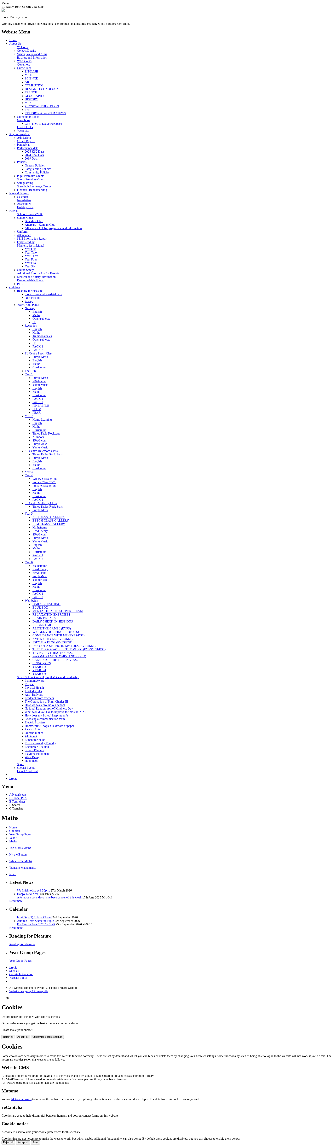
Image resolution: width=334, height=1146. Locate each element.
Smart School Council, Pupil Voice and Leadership (48, 677)
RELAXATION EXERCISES (51, 614)
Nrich (12, 874)
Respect (29, 684)
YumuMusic (39, 579)
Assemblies (24, 203)
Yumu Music (40, 384)
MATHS (30, 75)
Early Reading (26, 242)
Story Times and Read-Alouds (43, 294)
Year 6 (29, 562)
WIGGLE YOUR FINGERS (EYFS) (55, 632)
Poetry (29, 301)
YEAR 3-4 (39, 670)
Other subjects (41, 318)
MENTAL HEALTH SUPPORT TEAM (57, 611)
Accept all (23, 1036)
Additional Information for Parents (38, 273)
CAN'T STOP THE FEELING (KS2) (55, 659)
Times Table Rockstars (46, 433)
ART (28, 82)
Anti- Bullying (34, 694)
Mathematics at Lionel (30, 245)
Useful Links (25, 127)
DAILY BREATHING (46, 604)
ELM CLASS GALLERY (48, 524)
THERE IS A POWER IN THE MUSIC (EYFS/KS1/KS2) (69, 649)
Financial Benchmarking (32, 189)
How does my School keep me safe (46, 715)
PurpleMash (39, 444)
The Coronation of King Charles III (46, 701)
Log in (13, 778)
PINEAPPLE (40, 405)
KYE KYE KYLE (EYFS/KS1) (52, 638)
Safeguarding (25, 182)
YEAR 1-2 (39, 666)
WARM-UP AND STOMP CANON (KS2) (59, 656)
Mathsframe (39, 527)
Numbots (38, 437)
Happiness (31, 760)
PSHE (28, 109)
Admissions (24, 137)
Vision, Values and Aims (32, 54)
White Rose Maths (20, 861)
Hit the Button (18, 854)
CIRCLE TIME (42, 625)
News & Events (19, 193)
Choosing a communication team (45, 719)
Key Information (19, 134)
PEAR (36, 412)
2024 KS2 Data (34, 155)
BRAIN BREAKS (44, 618)
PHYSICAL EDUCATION (42, 106)
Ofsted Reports (26, 141)
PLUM (36, 409)
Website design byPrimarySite (28, 991)
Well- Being (32, 757)
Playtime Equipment (37, 753)
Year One (30, 249)
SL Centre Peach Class (39, 353)
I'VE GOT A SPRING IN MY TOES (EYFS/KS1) (63, 645)
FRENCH (31, 92)
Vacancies (23, 130)
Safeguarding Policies (38, 169)
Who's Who (24, 61)
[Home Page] (3, 10)
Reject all (8, 1036)
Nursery (30, 308)
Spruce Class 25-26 (44, 482)
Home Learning (42, 419)
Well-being (31, 600)
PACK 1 (37, 346)
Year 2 (29, 416)
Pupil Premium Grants (30, 176)
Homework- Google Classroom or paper (49, 726)
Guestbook (23, 120)
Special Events (26, 767)
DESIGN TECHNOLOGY (42, 89)
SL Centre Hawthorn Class (41, 451)
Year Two (31, 252)
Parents (13, 210)
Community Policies (37, 172)
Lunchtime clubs (35, 739)
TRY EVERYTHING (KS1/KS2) (53, 652)
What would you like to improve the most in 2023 (55, 712)
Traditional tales (42, 336)
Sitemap (14, 970)
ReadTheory (40, 531)
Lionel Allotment (27, 771)
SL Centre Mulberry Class (41, 503)
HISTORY (31, 99)
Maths (36, 315)
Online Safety (25, 270)
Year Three (31, 256)
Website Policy (18, 977)
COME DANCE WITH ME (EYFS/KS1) (58, 635)
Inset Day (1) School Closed (34, 917)
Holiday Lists (25, 207)
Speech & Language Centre (34, 186)
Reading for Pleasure (30, 290)
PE (34, 322)
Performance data (27, 148)
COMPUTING (34, 85)
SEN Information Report (32, 238)
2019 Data (31, 158)
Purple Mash (40, 357)
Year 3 (29, 471)
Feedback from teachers (39, 698)
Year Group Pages (28, 304)
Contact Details (26, 50)
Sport (20, 764)
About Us (15, 43)
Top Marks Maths (20, 848)
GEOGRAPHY (34, 95)
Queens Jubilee (34, 732)
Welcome (22, 47)
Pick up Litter (33, 729)
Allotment (31, 736)
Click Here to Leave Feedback (43, 123)
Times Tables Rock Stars (47, 454)
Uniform (22, 231)
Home (13, 40)
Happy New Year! (28, 894)
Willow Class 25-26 (44, 478)
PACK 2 (37, 350)
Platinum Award (34, 680)
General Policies (35, 165)
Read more (16, 901)
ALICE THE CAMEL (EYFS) (51, 628)
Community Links (28, 116)
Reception (31, 325)
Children (14, 287)
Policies (21, 162)
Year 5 (29, 513)
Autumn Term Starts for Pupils (35, 920)
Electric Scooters (35, 722)
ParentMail (23, 144)
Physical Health (34, 687)
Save (35, 1142)
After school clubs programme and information (53, 228)
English (37, 311)
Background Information (32, 57)
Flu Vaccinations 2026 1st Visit (36, 924)
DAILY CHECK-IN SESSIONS (52, 621)
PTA (20, 283)
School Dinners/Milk (30, 214)
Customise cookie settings (47, 1036)
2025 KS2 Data (34, 151)
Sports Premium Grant (30, 179)
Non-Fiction (32, 297)
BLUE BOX (40, 607)
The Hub (30, 370)
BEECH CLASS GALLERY (50, 520)
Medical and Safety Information (36, 276)
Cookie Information (21, 974)
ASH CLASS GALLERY (48, 517)
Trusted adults (33, 691)
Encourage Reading (37, 746)
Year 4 (29, 475)
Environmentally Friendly (40, 743)
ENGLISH (31, 71)
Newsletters (24, 200)
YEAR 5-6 (39, 673)
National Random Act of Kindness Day (49, 708)
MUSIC (30, 102)
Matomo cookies (21, 1099)
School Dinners (34, 750)
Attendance (24, 235)
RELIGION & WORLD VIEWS (45, 113)
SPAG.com (39, 381)
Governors (23, 64)
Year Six (30, 266)
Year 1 (29, 374)
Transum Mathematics (22, 867)
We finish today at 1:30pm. (33, 890)
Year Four (31, 259)
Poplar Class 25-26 (44, 485)
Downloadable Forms (30, 280)
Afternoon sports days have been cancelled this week (49, 897)
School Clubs (25, 217)
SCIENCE (31, 78)
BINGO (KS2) (41, 663)
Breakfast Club (34, 221)
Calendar (22, 196)
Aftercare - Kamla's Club (40, 224)
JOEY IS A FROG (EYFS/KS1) (52, 642)
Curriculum (24, 68)
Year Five (31, 263)
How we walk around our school (45, 705)
